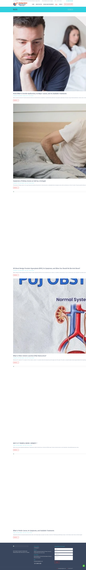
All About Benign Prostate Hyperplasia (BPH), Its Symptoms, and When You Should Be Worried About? (46, 268)
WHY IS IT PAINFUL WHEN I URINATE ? (25, 443)
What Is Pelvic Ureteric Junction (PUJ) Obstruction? (29, 356)
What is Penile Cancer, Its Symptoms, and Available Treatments (33, 531)
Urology (14, 445)
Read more (15, 100)
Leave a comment (30, 95)
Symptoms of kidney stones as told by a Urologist (29, 181)
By (20, 95)
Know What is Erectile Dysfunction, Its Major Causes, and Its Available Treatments (40, 94)
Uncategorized (15, 95)
